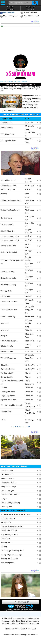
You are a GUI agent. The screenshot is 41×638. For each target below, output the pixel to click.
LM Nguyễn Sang (29, 301)
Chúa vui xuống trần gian (10, 210)
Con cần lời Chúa (7, 272)
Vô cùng (4, 547)
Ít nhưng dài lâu (7, 542)
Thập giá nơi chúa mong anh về (12, 382)
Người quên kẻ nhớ (8, 400)
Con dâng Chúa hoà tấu (10, 494)
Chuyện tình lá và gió (9, 530)
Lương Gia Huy (29, 218)
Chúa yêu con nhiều (8, 278)
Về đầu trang (20, 602)
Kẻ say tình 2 (6, 522)
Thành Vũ (29, 388)
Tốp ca (28, 373)
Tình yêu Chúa (6, 291)
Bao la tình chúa (7, 128)
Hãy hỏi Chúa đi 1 (8, 231)
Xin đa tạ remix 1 (7, 225)
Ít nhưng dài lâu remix (9, 559)
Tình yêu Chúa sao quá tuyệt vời (12, 261)
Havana (4, 194)
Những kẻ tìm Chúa (8, 246)
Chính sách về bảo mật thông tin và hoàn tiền (20, 635)
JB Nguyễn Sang (29, 127)
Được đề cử (10, 9)
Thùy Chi (28, 330)
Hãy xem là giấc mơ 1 (9, 534)
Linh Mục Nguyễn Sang (28, 323)
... (25, 426)
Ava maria (4, 323)
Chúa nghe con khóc (9, 185)
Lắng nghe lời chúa (8, 141)
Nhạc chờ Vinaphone (10, 16)
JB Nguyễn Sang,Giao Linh (29, 358)
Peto (27, 194)
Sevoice (28, 296)
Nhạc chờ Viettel (8, 12)
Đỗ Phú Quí (29, 185)
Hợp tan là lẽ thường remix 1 (12, 526)
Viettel (10, 81)
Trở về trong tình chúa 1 (10, 236)
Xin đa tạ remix (6, 218)
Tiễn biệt (4, 388)
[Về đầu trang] (38, 635)
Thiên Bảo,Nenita (29, 382)
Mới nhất (10, 7)
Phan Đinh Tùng (29, 140)
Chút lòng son (6, 507)
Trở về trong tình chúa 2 (10, 240)
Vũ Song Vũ (30, 365)
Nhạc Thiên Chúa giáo (20, 81)
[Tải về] (40, 122)
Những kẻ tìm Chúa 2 (9, 252)
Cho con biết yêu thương (10, 503)
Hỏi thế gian (5, 538)
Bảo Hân (28, 190)
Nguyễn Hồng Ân (28, 180)
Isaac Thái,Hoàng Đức (29, 200)
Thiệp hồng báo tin (8, 396)
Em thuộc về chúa (7, 369)
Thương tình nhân (8, 392)
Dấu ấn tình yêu (7, 346)
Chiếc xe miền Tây (8, 317)
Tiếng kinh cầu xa (7, 134)
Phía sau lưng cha (8, 190)
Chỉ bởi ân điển (7, 377)
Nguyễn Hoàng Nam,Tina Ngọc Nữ (29, 262)
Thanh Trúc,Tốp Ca (30, 405)
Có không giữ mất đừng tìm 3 (12, 551)
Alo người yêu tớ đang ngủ (11, 555)
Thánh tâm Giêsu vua (9, 302)
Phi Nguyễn (29, 341)
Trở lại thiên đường (8, 358)
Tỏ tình (3, 420)
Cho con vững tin (7, 491)
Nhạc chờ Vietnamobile (31, 16)
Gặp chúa (4, 365)
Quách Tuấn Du (30, 134)
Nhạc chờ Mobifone (30, 12)
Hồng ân (4, 336)
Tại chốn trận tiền (7, 373)
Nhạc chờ (3, 81)
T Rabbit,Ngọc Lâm (30, 420)
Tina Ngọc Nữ (29, 271)
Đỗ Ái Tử (28, 236)
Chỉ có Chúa (5, 296)
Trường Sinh (28, 346)
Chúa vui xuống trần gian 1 (11, 200)
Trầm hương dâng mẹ (9, 341)
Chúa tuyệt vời (6, 411)
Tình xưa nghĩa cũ (8, 563)
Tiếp (28, 426)
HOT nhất (30, 9)
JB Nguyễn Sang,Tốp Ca (29, 310)
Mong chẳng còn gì (8, 180)
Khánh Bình (29, 317)
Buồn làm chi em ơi (8, 518)
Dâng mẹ (4, 499)
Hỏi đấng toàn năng (8, 285)
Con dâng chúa (6, 122)
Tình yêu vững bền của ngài (11, 405)
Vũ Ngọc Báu (28, 245)
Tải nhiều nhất (31, 7)
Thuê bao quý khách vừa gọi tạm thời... (16, 514)
